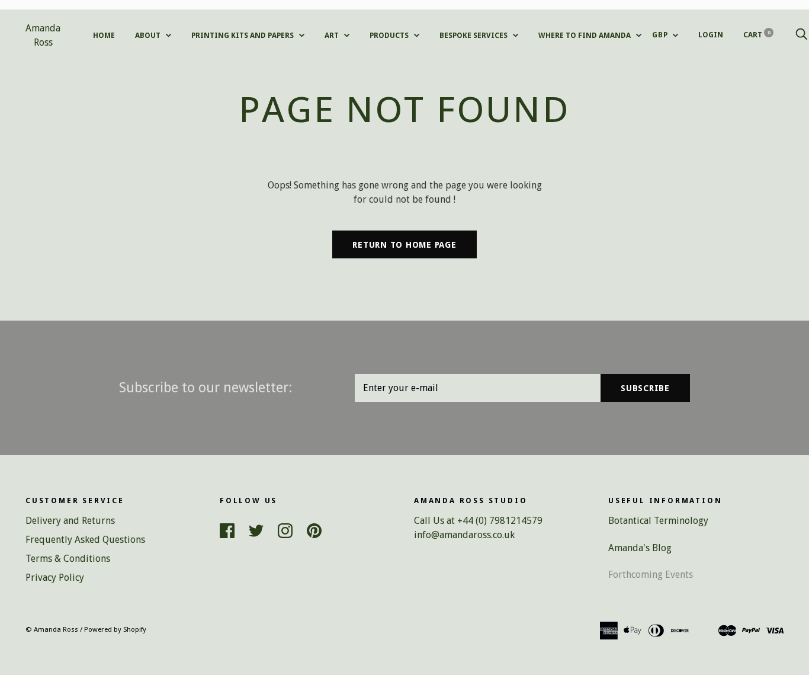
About (148, 35)
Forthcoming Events (650, 574)
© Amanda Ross (51, 629)
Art (333, 35)
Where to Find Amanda (585, 35)
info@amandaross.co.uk (464, 534)
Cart (757, 34)
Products (390, 35)
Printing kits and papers (243, 35)
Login (710, 34)
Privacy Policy (54, 577)
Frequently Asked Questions (85, 539)
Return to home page (404, 244)
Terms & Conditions (67, 558)
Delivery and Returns (70, 520)
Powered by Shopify (115, 629)
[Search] (801, 34)
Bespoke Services (474, 35)
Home (104, 35)
